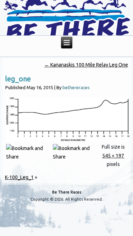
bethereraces (76, 87)
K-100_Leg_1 (19, 177)
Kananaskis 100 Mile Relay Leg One (86, 65)
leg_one (18, 79)
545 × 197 (113, 156)
